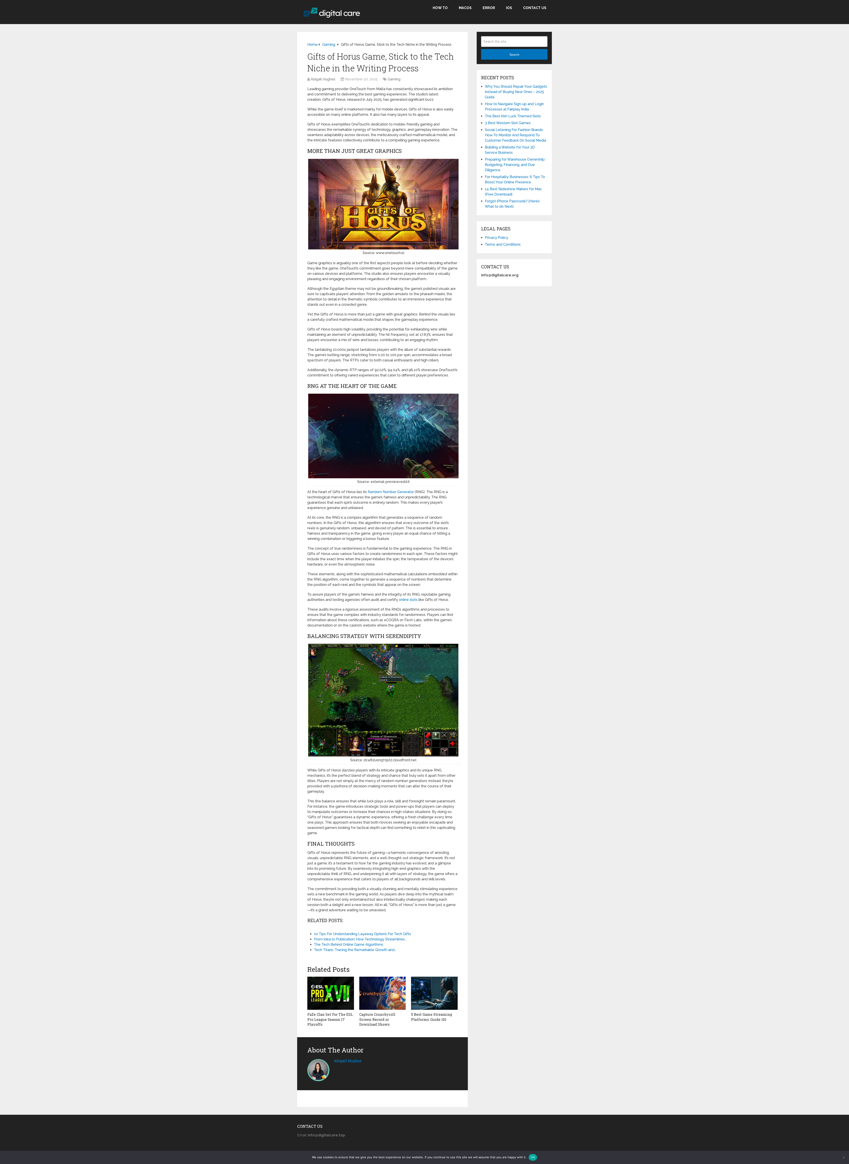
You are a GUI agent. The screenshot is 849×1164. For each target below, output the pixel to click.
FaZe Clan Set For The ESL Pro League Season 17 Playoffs (330, 1019)
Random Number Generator (391, 492)
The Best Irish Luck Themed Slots (513, 116)
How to (440, 8)
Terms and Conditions (503, 244)
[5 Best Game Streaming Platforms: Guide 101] (434, 993)
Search (514, 54)
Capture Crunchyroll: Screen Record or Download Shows (377, 1019)
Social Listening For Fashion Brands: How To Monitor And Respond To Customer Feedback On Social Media (515, 135)
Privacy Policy (496, 237)
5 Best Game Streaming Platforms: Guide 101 (431, 1017)
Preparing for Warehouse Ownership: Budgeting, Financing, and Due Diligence (515, 164)
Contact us (534, 8)
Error (489, 8)
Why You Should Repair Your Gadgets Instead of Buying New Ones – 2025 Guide (516, 91)
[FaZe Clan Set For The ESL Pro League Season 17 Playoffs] (330, 993)
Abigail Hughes (323, 79)
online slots (408, 600)
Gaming (394, 79)
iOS (509, 8)
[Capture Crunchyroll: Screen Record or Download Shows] (382, 993)
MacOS (465, 8)
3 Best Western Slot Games (508, 123)
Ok (533, 1157)
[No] (843, 1157)
